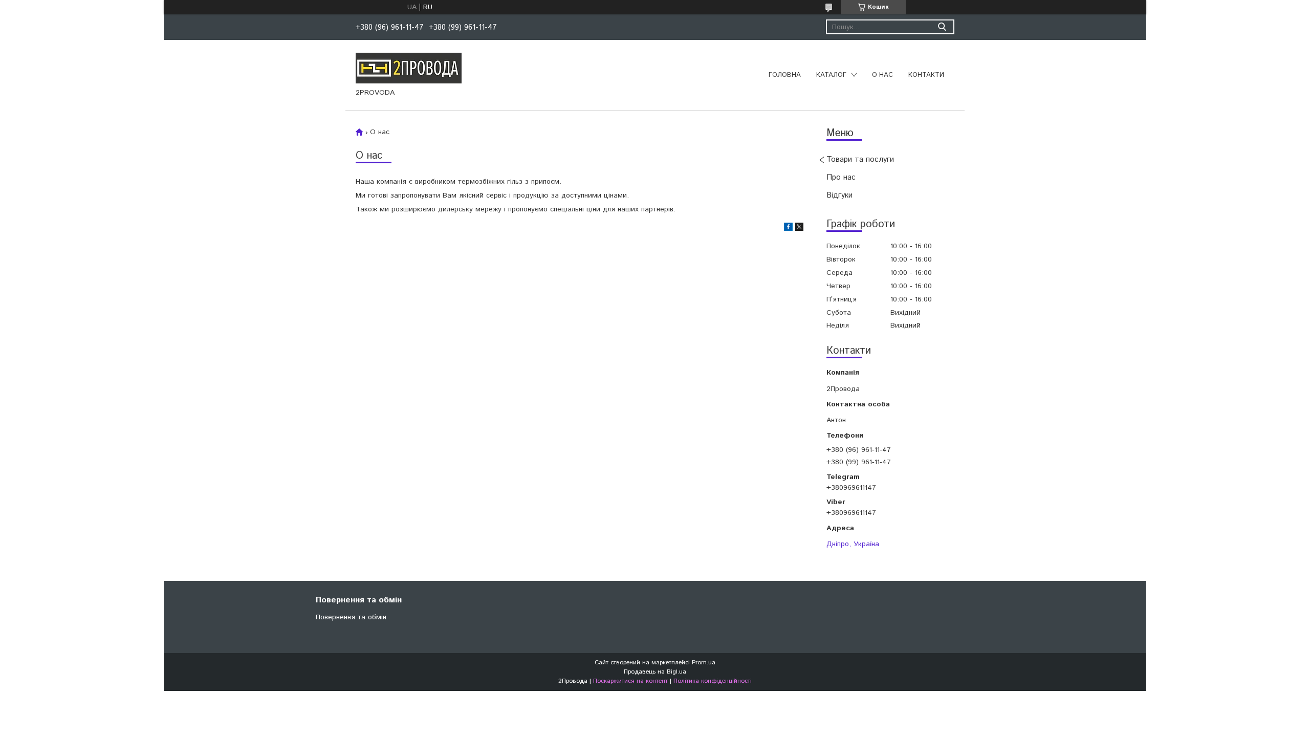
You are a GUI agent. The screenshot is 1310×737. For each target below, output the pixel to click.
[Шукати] (941, 26)
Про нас (841, 177)
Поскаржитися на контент (630, 681)
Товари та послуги (860, 159)
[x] (799, 229)
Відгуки (839, 195)
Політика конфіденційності (712, 681)
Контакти (926, 75)
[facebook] (788, 229)
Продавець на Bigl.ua (655, 671)
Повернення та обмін (351, 617)
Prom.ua (703, 662)
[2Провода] (409, 67)
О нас (882, 75)
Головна (785, 75)
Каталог (831, 75)
